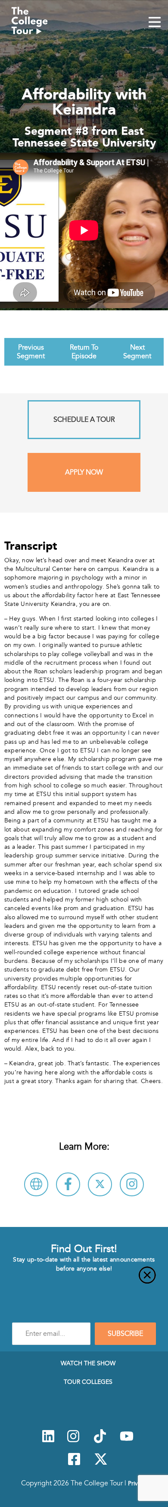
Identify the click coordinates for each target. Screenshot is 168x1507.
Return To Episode (84, 351)
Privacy (137, 1483)
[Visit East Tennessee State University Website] (36, 1184)
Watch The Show (88, 1363)
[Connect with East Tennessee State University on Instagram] (132, 1184)
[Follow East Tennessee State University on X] (100, 1184)
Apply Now (84, 472)
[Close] (84, 1280)
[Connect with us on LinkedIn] (48, 1441)
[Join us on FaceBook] (74, 1464)
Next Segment (137, 351)
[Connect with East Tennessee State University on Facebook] (68, 1184)
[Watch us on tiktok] (100, 1441)
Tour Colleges (88, 1382)
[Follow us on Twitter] (101, 1464)
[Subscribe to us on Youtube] (127, 1441)
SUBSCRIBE (125, 1333)
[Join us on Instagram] (73, 1441)
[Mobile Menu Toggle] (154, 23)
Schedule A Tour (84, 419)
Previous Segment (31, 351)
